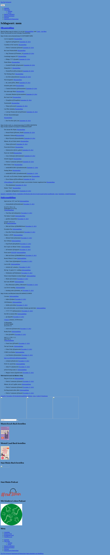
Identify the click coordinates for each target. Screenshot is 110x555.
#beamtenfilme (18, 39)
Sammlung (61, 194)
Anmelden (7, 532)
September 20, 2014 (25, 42)
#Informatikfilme (18, 235)
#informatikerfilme (20, 216)
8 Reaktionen (72, 194)
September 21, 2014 (32, 167)
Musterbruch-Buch (9, 16)
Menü (2, 5)
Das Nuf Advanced (6, 2)
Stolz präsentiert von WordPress (34, 553)
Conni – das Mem (41, 31)
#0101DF (13, 252)
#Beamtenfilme (7, 28)
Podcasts (6, 17)
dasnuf (2, 194)
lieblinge (30, 396)
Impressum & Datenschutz (11, 19)
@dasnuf (6, 319)
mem (56, 194)
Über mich (7, 9)
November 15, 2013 (28, 204)
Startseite (6, 8)
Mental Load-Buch (9, 14)
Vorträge (10, 11)
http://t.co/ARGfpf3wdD (11, 358)
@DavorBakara (8, 182)
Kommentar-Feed (9, 535)
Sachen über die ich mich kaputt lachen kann (38, 194)
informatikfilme (29, 31)
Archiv (9, 13)
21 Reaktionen (44, 396)
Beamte (52, 194)
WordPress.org (8, 537)
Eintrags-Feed (8, 533)
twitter (66, 194)
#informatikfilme (8, 197)
